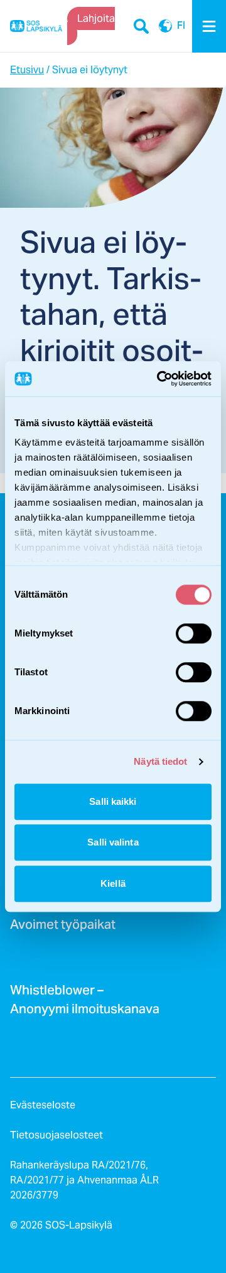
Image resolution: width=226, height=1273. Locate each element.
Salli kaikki (112, 801)
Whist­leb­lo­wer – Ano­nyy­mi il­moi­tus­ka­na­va (84, 1003)
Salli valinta (112, 842)
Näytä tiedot (160, 761)
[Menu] (209, 26)
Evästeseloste (42, 1105)
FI (165, 26)
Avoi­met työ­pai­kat (63, 928)
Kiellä (113, 883)
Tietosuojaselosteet (56, 1135)
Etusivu (27, 69)
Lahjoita (96, 18)
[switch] (194, 633)
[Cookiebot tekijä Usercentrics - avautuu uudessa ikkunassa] (159, 379)
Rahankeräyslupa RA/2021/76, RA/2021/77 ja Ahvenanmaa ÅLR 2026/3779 (84, 1180)
